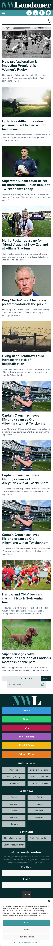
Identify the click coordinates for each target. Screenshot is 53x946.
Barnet (14, 797)
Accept (27, 922)
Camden (13, 804)
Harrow (13, 817)
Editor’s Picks (26, 754)
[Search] (42, 684)
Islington (14, 824)
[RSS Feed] (48, 21)
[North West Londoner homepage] (26, 5)
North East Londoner (13, 838)
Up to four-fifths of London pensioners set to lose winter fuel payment (24, 125)
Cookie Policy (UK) (39, 783)
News (26, 710)
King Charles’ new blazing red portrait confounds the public (24, 302)
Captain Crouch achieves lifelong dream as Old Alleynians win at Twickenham (25, 419)
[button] (49, 901)
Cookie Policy (20, 943)
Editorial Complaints (39, 769)
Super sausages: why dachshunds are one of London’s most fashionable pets (26, 658)
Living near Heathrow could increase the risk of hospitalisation (23, 360)
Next (46, 678)
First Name (26, 867)
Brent (39, 797)
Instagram (35, 13)
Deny (26, 929)
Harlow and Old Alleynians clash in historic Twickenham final (24, 598)
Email (26, 879)
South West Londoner (14, 844)
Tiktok (48, 13)
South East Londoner (39, 838)
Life (26, 728)
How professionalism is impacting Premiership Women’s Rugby (19, 65)
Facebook (29, 13)
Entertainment (27, 736)
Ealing (39, 804)
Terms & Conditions (39, 776)
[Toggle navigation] (3, 13)
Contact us (14, 783)
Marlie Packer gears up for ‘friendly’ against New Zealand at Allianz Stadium (25, 244)
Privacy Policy (31, 943)
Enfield (14, 810)
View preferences (26, 937)
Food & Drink (26, 745)
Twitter (42, 13)
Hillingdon (39, 817)
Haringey (39, 810)
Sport (26, 719)
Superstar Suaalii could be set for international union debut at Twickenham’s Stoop (26, 185)
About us (14, 769)
